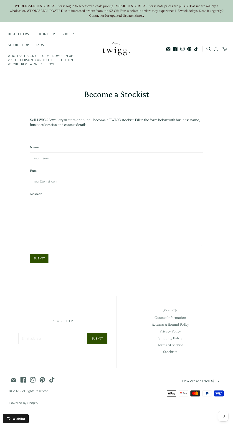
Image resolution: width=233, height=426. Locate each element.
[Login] (216, 48)
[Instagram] (182, 49)
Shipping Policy (170, 338)
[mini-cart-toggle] (224, 48)
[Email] (168, 49)
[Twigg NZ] (116, 49)
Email (34, 171)
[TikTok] (196, 49)
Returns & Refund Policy (170, 324)
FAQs (40, 45)
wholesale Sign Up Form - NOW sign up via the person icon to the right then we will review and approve (40, 60)
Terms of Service (170, 345)
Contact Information (170, 317)
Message (36, 194)
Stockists (170, 352)
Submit (39, 258)
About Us (170, 311)
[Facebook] (175, 49)
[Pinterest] (189, 49)
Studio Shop (18, 45)
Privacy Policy (170, 331)
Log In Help (45, 34)
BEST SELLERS (18, 34)
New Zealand (198, 381)
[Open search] (208, 49)
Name (34, 147)
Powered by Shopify (23, 403)
